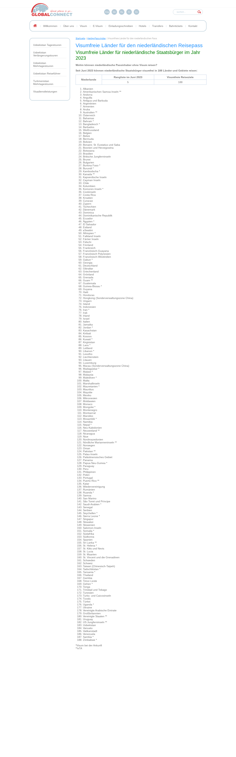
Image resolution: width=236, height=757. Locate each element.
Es (136, 12)
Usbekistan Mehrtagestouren (43, 64)
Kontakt (192, 25)
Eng (107, 12)
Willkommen (50, 25)
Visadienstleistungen (45, 91)
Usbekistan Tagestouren (47, 44)
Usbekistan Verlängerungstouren (45, 54)
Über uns (68, 25)
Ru (121, 12)
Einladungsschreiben (121, 25)
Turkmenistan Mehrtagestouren (43, 82)
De (114, 12)
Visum (83, 25)
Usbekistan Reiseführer (46, 73)
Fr (129, 12)
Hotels (142, 25)
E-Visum (98, 25)
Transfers (157, 25)
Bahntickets (176, 25)
